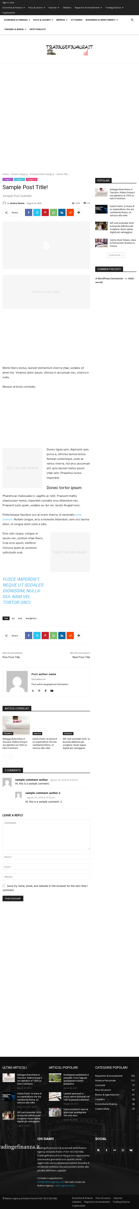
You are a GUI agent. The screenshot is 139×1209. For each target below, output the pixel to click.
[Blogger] (98, 1150)
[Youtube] (51, 690)
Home (6, 174)
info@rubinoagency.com (50, 1182)
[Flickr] (114, 1150)
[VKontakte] (131, 1150)
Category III (31, 179)
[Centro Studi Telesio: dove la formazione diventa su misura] (101, 243)
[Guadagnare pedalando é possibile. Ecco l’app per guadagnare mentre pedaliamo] (55, 1077)
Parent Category (19, 174)
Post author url (38, 679)
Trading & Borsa (113, 7)
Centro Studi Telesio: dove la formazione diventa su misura (123, 243)
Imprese (53, 7)
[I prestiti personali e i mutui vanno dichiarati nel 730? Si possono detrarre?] (55, 1096)
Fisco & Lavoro (35, 7)
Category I (8, 179)
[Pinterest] (45, 212)
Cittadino (67, 7)
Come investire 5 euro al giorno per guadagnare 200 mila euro (76, 1112)
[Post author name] (17, 682)
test (20, 618)
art (13, 618)
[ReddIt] (70, 212)
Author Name (17, 203)
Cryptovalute (9, 12)
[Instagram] (123, 1150)
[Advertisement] (69, 90)
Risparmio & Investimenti (87, 7)
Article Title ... (63, 174)
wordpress (31, 618)
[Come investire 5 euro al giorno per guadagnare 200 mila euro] (55, 1112)
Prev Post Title (11, 657)
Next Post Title (81, 657)
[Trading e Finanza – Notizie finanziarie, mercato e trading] (69, 48)
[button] (132, 20)
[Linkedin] (62, 212)
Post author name (43, 674)
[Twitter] (37, 212)
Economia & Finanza (12, 7)
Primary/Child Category (42, 174)
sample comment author (31, 779)
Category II (19, 179)
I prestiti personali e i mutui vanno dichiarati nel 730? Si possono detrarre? (77, 1096)
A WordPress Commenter (109, 278)
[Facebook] (28, 212)
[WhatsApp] (53, 212)
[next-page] (10, 756)
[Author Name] (5, 203)
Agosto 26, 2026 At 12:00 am (64, 780)
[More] (79, 212)
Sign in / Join (8, 2)
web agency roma (65, 1185)
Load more (114, 255)
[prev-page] (5, 756)
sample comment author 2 (42, 793)
